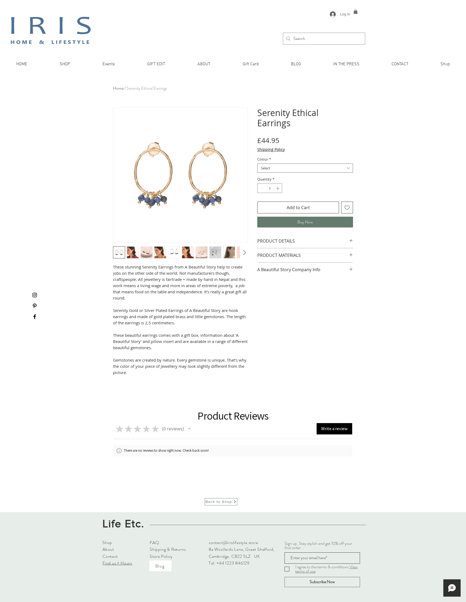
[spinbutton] (270, 188)
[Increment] (278, 188)
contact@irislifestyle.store (233, 542)
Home (118, 88)
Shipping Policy (271, 149)
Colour (264, 159)
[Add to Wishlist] (347, 207)
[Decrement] (261, 188)
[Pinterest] (35, 306)
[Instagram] (35, 295)
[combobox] (305, 168)
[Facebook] (35, 317)
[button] (356, 11)
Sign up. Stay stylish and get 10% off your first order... (318, 545)
